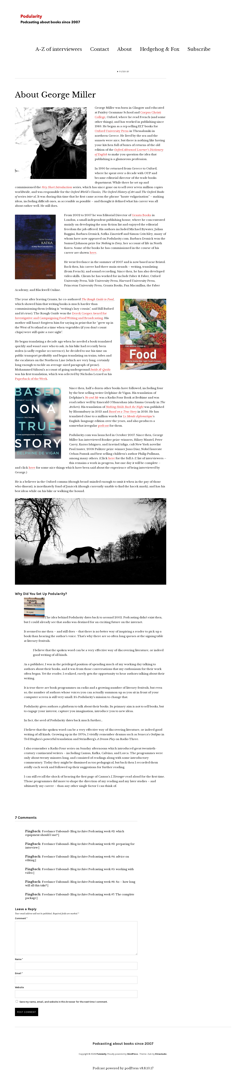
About (124, 49)
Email (19, 973)
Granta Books (141, 215)
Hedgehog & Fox (159, 49)
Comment (21, 918)
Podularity (101, 1054)
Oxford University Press (112, 131)
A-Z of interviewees (58, 49)
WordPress (132, 1054)
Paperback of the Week (31, 378)
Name (19, 959)
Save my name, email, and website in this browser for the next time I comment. (63, 1001)
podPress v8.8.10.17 (139, 1068)
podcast (103, 425)
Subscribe (199, 49)
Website (19, 987)
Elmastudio (161, 1054)
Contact (99, 49)
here (93, 252)
